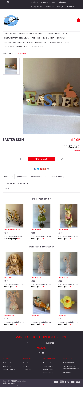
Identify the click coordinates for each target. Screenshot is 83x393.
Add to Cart (41, 159)
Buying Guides (36, 6)
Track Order (7, 366)
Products (34, 2)
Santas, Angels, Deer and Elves (16, 47)
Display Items (40, 42)
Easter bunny (36, 278)
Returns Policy (48, 369)
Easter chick (63, 316)
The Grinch (36, 38)
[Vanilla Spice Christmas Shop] (11, 20)
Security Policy (48, 373)
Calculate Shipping (57, 176)
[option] (52, 96)
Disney (50, 34)
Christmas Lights (55, 42)
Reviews (34, 176)
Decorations (36, 47)
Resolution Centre (9, 369)
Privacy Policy (48, 366)
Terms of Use (47, 363)
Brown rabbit (9, 278)
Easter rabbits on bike (12, 230)
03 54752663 (69, 363)
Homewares (60, 38)
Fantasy (67, 42)
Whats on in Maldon (48, 2)
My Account (7, 363)
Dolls (65, 34)
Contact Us (49, 6)
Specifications (22, 176)
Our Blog (26, 366)
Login (61, 6)
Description (8, 176)
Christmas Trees (10, 34)
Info (79, 147)
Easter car (35, 316)
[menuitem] (35, 169)
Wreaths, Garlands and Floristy (32, 34)
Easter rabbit (36, 230)
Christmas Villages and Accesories (18, 42)
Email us (68, 373)
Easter (58, 34)
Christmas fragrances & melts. (16, 38)
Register (71, 6)
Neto (19, 385)
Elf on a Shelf (48, 38)
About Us (62, 2)
